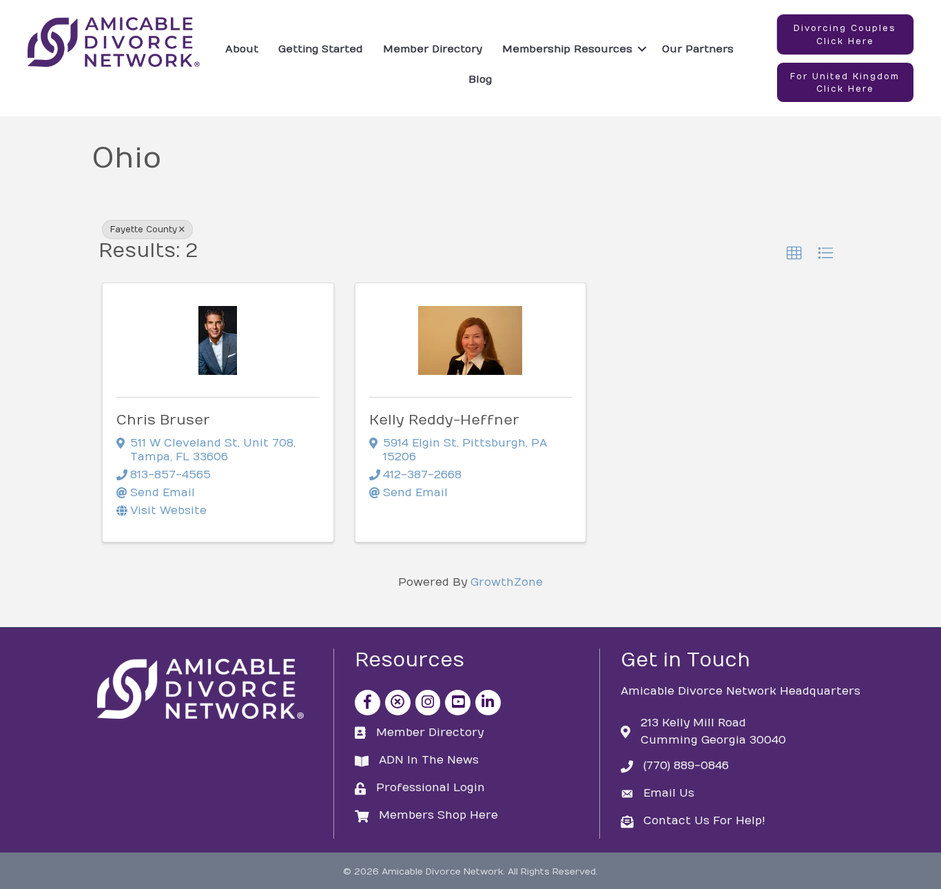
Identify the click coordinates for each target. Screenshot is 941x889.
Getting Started (320, 49)
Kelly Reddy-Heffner (444, 420)
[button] (845, 34)
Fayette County (143, 229)
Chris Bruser (163, 420)
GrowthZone (506, 582)
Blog (480, 79)
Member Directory (432, 49)
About (241, 49)
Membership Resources (567, 49)
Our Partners (698, 49)
